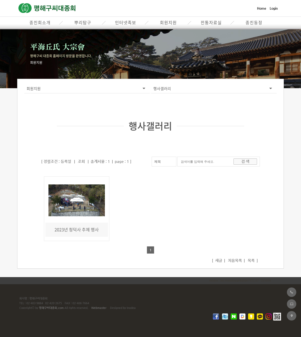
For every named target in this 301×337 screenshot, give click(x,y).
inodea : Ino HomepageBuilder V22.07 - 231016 (240, 280)
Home (261, 8)
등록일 (66, 161)
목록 (251, 260)
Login (274, 8)
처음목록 (234, 260)
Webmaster (98, 307)
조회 (81, 161)
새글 (218, 260)
